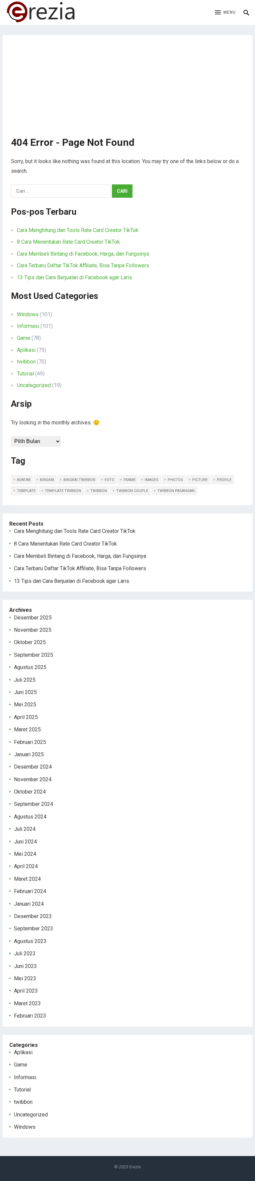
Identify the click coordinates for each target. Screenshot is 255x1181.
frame (129, 480)
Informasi (28, 326)
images (151, 480)
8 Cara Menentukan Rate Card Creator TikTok (68, 242)
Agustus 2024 (30, 817)
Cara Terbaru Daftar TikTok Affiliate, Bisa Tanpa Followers (83, 265)
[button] (225, 12)
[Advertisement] (127, 89)
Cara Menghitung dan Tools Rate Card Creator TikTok (77, 230)
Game (23, 338)
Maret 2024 (27, 879)
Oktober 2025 (30, 642)
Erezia (135, 1166)
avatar (24, 480)
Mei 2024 (25, 854)
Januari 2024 (29, 904)
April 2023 (26, 991)
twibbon (26, 361)
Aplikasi (26, 350)
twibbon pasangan (176, 491)
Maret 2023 (27, 1003)
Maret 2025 (27, 729)
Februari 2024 (30, 891)
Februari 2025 (30, 742)
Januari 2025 (29, 754)
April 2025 (26, 717)
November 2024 (32, 779)
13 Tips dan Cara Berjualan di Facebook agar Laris (74, 277)
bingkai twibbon (79, 480)
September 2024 (33, 804)
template (26, 491)
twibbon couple (132, 491)
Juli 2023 (25, 953)
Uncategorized (34, 385)
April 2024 (26, 866)
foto (109, 480)
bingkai (47, 480)
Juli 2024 (25, 829)
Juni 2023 (25, 966)
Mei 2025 (25, 704)
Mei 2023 (25, 978)
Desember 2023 (33, 916)
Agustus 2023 (30, 941)
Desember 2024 (33, 767)
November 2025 (32, 630)
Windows (28, 314)
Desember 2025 (33, 617)
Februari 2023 (30, 1016)
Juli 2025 (25, 680)
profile (224, 480)
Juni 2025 (25, 692)
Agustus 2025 (30, 667)
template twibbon (63, 491)
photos (175, 480)
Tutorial (25, 373)
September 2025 (33, 655)
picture (200, 480)
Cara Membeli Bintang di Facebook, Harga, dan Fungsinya (83, 254)
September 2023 (33, 928)
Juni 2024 (25, 841)
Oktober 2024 (30, 792)
